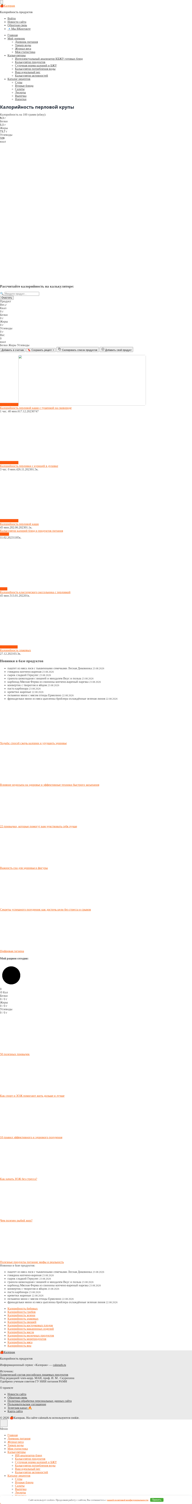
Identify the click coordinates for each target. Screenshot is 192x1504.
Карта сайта (15, 1411)
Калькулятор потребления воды (35, 68)
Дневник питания (26, 41)
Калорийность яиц (19, 1345)
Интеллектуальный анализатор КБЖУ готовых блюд (49, 58)
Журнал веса (23, 48)
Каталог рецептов (19, 79)
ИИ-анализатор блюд (28, 1455)
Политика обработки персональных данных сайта (40, 1400)
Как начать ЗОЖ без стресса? (18, 1178)
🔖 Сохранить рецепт (41, 350)
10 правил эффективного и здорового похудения (31, 1137)
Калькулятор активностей (31, 75)
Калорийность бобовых (23, 1308)
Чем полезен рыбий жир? (16, 1220)
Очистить (7, 297)
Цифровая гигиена (12, 951)
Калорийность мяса (20, 1342)
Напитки (20, 99)
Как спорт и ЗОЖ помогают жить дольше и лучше (32, 1095)
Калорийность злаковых (23, 1318)
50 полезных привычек (15, 1054)
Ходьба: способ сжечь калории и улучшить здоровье (33, 743)
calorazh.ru (59, 1365)
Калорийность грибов (22, 1311)
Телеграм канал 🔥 (20, 1407)
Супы (18, 82)
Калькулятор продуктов (30, 62)
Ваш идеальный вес (27, 72)
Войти (12, 18)
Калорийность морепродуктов (27, 1338)
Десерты (20, 92)
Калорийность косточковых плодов (30, 1325)
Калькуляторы (17, 55)
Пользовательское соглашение (27, 1404)
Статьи (4, 534)
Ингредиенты (9, 647)
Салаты (20, 89)
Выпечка (20, 95)
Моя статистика (25, 52)
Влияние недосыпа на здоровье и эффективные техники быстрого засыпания (49, 784)
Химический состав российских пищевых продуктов (34, 1374)
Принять (156, 1499)
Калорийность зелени (21, 1315)
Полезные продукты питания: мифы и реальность (32, 1262)
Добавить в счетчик (13, 350)
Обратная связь (17, 25)
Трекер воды (23, 45)
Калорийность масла (21, 1332)
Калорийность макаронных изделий (31, 1328)
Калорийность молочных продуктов (31, 1335)
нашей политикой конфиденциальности (127, 1499)
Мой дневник (16, 38)
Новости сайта (17, 21)
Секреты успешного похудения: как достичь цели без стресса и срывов (45, 909)
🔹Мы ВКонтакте (19, 28)
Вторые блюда (24, 85)
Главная (13, 35)
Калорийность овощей (22, 1322)
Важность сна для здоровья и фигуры (24, 868)
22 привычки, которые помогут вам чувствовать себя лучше (38, 826)
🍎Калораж (7, 5)
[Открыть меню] (1, 2)
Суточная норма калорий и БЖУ (36, 65)
